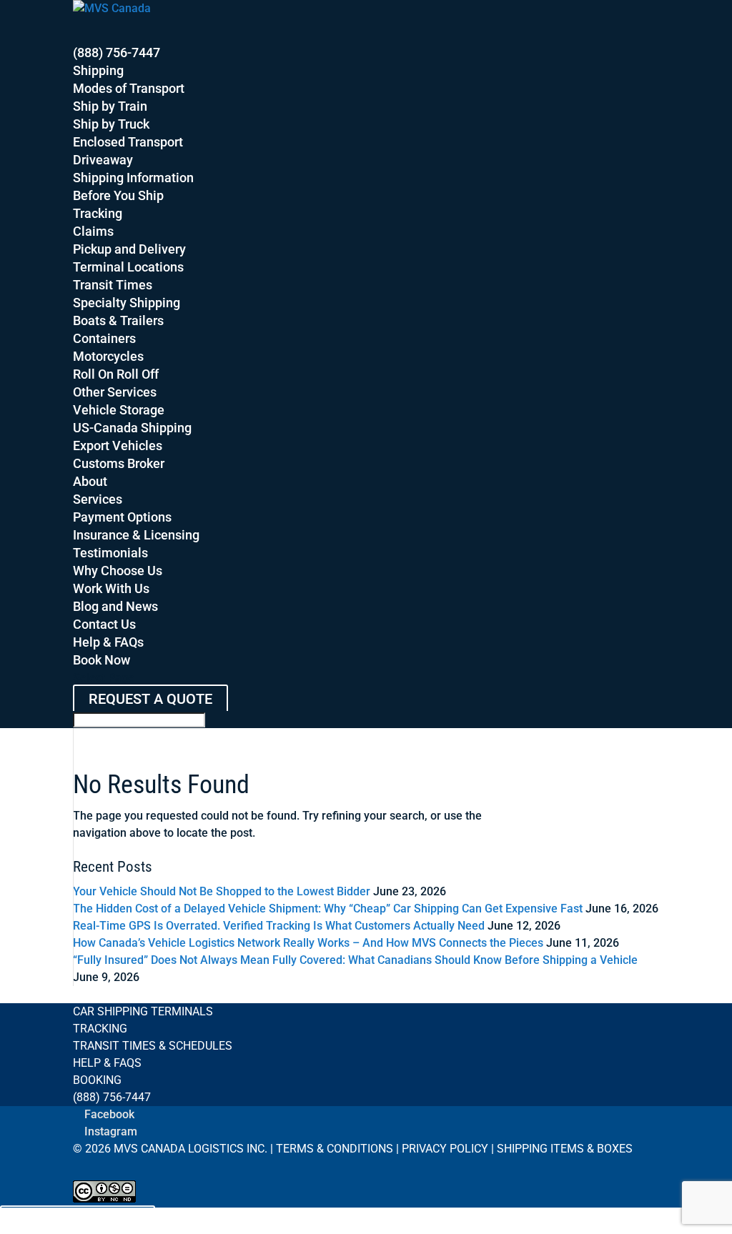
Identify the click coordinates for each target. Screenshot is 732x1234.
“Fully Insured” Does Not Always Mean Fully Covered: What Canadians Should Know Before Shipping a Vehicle (355, 960)
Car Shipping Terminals (143, 1011)
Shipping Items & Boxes (565, 1148)
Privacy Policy (445, 1148)
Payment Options (122, 516)
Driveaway (103, 159)
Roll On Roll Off (116, 374)
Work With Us (111, 588)
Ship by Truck (111, 123)
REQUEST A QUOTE (150, 698)
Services (97, 499)
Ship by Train (110, 106)
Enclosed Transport (128, 141)
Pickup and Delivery (129, 249)
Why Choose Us (117, 570)
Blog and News (115, 606)
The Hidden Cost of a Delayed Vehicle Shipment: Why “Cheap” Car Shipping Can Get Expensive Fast (328, 908)
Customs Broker (118, 463)
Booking (97, 1080)
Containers (104, 338)
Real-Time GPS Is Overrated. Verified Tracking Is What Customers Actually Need (279, 925)
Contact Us (104, 624)
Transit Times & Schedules (152, 1046)
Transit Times (112, 284)
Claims (93, 231)
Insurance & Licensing (136, 534)
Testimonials (110, 552)
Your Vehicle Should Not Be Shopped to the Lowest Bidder (221, 891)
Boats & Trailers (118, 320)
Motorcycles (108, 356)
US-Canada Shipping (132, 427)
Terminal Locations (128, 266)
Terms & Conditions (334, 1148)
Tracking (97, 213)
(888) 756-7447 (112, 1097)
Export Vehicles (117, 445)
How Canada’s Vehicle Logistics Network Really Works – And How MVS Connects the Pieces (308, 943)
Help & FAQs (107, 1063)
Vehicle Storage (118, 409)
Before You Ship (118, 195)
